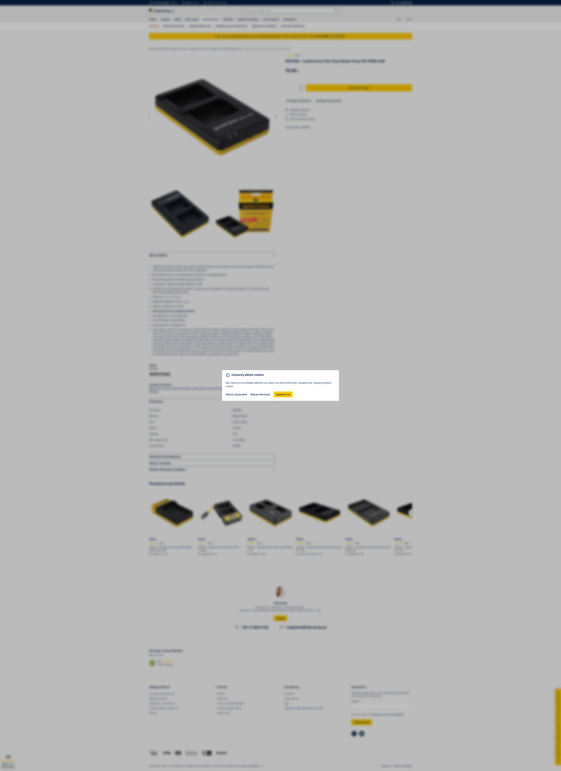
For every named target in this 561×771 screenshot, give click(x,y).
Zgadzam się (283, 394)
